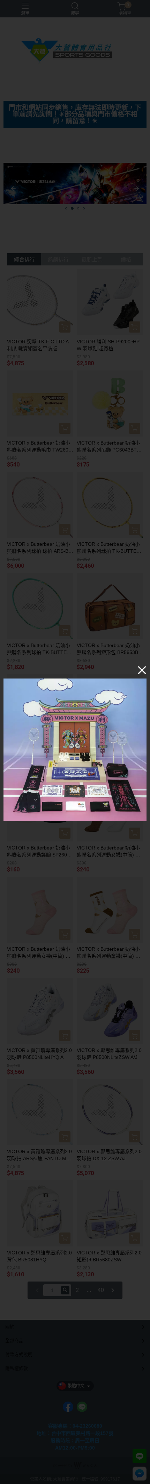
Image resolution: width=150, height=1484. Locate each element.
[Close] (142, 670)
